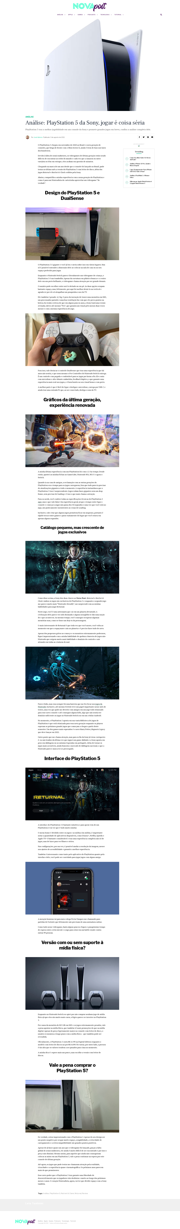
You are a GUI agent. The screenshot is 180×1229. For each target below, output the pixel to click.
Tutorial (117, 14)
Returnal (78, 1193)
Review (85, 1193)
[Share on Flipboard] (148, 137)
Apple (70, 14)
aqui (40, 502)
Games (80, 14)
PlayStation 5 (55, 1193)
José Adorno (38, 137)
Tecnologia (105, 14)
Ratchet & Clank (67, 1193)
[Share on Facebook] (139, 137)
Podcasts (92, 14)
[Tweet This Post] (144, 137)
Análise (60, 14)
